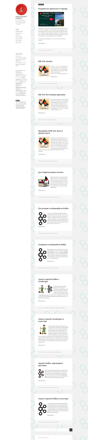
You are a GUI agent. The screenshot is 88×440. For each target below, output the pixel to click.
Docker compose (24, 76)
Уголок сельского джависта (21, 17)
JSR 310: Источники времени (21, 57)
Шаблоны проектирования (21, 95)
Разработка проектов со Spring (52, 8)
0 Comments (55, 83)
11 (57, 429)
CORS (24, 70)
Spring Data (18, 86)
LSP (16, 80)
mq (23, 80)
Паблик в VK (18, 35)
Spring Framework (21, 87)
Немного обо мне (19, 33)
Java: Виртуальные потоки (21, 62)
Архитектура (22, 93)
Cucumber (19, 71)
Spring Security (19, 90)
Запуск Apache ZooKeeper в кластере (51, 320)
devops (17, 76)
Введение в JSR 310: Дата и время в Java (50, 132)
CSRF (16, 71)
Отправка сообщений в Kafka (52, 244)
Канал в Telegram (19, 36)
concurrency (49, 197)
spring (24, 82)
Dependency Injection (19, 72)
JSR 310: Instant (18, 56)
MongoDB (21, 80)
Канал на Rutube (19, 40)
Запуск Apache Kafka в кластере (53, 398)
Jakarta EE (20, 77)
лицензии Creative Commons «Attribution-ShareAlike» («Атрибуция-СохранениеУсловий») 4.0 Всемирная (21, 106)
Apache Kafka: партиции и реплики (50, 364)
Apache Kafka (46, 233)
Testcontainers (18, 91)
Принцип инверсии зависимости (20, 94)
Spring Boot (19, 83)
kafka (25, 79)
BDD (16, 70)
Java (23, 78)
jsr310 (23, 79)
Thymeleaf (25, 91)
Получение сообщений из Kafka (53, 208)
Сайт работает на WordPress (43, 437)
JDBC (21, 79)
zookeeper (17, 93)
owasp (19, 82)
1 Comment (51, 50)
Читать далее (42, 43)
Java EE (18, 79)
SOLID (21, 82)
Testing (21, 91)
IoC (18, 77)
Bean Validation (20, 70)
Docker (21, 76)
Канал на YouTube (19, 38)
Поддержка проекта (19, 31)
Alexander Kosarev (22, 102)
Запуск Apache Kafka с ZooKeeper (48, 280)
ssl (23, 90)
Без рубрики (48, 119)
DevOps (45, 352)
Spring (40, 50)
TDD (25, 90)
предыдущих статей (44, 295)
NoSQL (17, 82)
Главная (17, 29)
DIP (18, 76)
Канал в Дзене (18, 42)
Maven (18, 80)
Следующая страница (70, 429)
